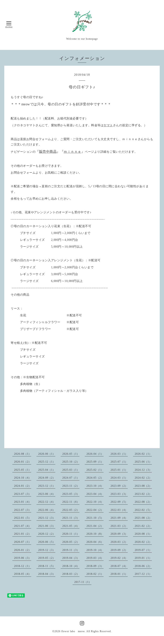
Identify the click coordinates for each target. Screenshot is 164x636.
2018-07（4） (119, 566)
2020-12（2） (46, 533)
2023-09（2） (119, 485)
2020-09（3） (119, 533)
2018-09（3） (95, 566)
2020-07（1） (22, 541)
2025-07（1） (119, 461)
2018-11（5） (46, 566)
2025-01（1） (119, 469)
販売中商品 (48, 151)
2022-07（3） (22, 509)
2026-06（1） (46, 453)
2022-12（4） (46, 501)
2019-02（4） (119, 557)
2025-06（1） (143, 461)
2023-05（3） (70, 493)
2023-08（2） (143, 485)
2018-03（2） (70, 573)
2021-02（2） (143, 525)
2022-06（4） (46, 509)
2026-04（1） (95, 453)
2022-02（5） (143, 509)
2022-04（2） (95, 509)
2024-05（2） (95, 477)
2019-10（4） (95, 550)
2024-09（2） (46, 477)
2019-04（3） (70, 557)
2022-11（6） (70, 501)
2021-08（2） (143, 517)
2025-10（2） (70, 461)
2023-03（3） (119, 493)
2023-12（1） (46, 485)
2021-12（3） (46, 517)
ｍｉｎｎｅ (72, 151)
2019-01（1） (143, 557)
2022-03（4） (119, 509)
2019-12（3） (46, 550)
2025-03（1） (70, 469)
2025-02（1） (95, 469)
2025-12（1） (46, 461)
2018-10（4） (70, 566)
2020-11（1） (70, 533)
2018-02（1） (95, 573)
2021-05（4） (70, 525)
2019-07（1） (143, 550)
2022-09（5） (119, 501)
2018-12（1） (22, 566)
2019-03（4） (95, 557)
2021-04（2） (95, 525)
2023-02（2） (143, 493)
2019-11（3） (70, 550)
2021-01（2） (22, 533)
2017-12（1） (143, 573)
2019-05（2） (46, 557)
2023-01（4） (22, 501)
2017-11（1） (82, 582)
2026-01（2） (22, 461)
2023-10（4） (95, 485)
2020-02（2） (143, 541)
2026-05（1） (70, 453)
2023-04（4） (95, 493)
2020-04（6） (95, 541)
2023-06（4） (46, 493)
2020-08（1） (143, 533)
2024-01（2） (22, 485)
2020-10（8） (95, 533)
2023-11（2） (70, 485)
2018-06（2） (143, 566)
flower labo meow (73, 631)
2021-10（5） (95, 517)
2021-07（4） (22, 525)
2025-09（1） (95, 461)
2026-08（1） (22, 453)
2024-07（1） (70, 477)
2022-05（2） (70, 509)
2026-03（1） (119, 453)
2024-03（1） (119, 477)
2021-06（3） (46, 525)
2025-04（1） (46, 469)
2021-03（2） (119, 525)
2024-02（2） (143, 477)
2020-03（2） (119, 541)
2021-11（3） (70, 517)
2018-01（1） (119, 573)
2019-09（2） (119, 550)
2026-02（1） (143, 453)
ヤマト (108, 125)
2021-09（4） (119, 517)
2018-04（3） (46, 573)
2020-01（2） (22, 550)
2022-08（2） (143, 501)
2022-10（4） (95, 501)
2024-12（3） (143, 469)
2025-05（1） (22, 469)
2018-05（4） (22, 573)
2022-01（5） (22, 517)
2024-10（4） (22, 477)
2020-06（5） (46, 541)
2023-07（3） (22, 493)
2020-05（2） (70, 541)
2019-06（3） (22, 557)
